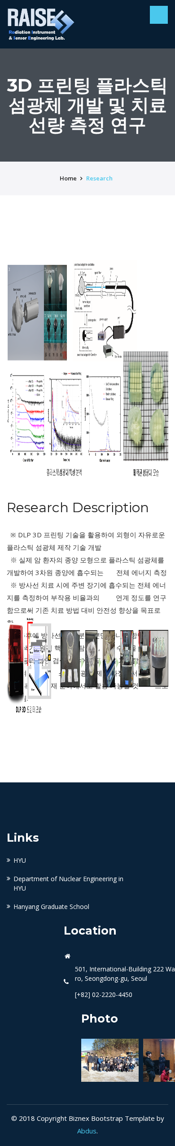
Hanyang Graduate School (51, 906)
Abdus (86, 1130)
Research (99, 178)
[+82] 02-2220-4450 (103, 994)
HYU (19, 860)
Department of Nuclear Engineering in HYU (68, 883)
